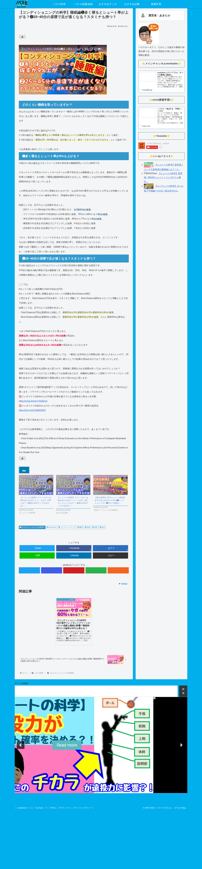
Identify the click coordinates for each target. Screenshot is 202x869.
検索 (183, 691)
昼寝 (96, 527)
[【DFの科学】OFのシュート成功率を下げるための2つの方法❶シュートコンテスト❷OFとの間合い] (110, 485)
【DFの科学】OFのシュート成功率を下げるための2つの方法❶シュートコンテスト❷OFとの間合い (110, 500)
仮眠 (88, 527)
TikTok (53, 808)
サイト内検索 (21, 683)
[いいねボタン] (22, 37)
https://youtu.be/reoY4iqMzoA (33, 401)
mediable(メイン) (24, 808)
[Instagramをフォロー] (51, 570)
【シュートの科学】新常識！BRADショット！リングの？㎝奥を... (163, 177)
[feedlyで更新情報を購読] (96, 570)
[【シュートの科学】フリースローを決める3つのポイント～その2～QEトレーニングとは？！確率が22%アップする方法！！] (73, 485)
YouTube (39, 808)
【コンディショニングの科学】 (33, 527)
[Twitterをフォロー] (29, 570)
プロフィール (64, 808)
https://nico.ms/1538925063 (32, 410)
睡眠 (81, 527)
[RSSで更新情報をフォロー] (118, 570)
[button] (20, 745)
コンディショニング (67, 527)
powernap (52, 527)
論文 (103, 527)
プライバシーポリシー (82, 808)
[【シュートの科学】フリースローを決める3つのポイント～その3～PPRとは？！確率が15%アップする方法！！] (36, 485)
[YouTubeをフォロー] (73, 570)
